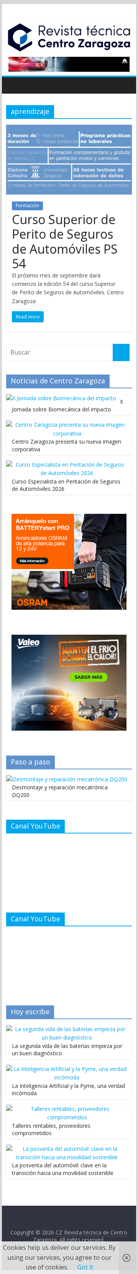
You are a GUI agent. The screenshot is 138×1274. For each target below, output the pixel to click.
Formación (27, 205)
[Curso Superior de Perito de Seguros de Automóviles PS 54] (69, 129)
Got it (85, 1267)
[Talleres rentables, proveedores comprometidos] (67, 1108)
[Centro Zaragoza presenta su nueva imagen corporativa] (67, 424)
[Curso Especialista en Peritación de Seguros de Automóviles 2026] (67, 464)
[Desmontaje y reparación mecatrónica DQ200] (66, 779)
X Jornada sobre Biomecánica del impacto (67, 405)
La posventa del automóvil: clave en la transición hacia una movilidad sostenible (62, 1169)
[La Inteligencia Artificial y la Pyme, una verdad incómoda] (67, 1069)
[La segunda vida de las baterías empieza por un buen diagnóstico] (67, 1029)
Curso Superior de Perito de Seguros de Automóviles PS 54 (65, 241)
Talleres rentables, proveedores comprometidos (51, 1129)
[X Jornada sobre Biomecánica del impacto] (61, 398)
